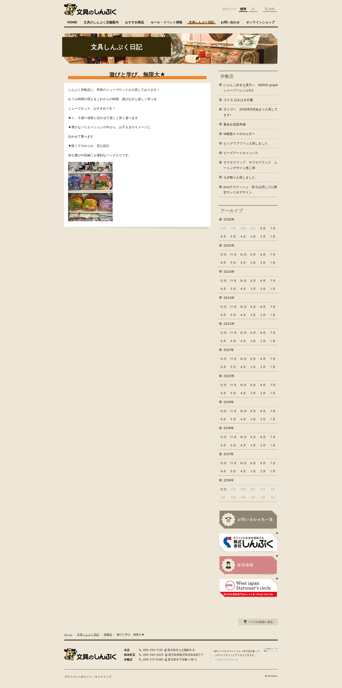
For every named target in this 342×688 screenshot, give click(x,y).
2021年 (228, 350)
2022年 (229, 324)
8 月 (263, 228)
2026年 (229, 219)
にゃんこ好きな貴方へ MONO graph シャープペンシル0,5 (250, 87)
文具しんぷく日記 (201, 22)
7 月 (273, 228)
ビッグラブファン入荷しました (245, 143)
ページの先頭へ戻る (260, 621)
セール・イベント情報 (166, 22)
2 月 (263, 236)
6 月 (223, 236)
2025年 (229, 245)
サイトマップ (103, 676)
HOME (72, 22)
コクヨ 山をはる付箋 (238, 100)
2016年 (228, 480)
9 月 (253, 254)
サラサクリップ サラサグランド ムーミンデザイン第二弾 (250, 165)
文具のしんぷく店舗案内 (101, 22)
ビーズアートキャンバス (240, 153)
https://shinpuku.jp (228, 659)
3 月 (253, 236)
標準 (243, 9)
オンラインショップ (260, 22)
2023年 (229, 298)
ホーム (68, 634)
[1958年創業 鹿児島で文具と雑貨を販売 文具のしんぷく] (90, 9)
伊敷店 (227, 76)
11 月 (233, 254)
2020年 (229, 376)
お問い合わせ (230, 22)
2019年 (228, 402)
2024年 (229, 272)
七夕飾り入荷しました (239, 177)
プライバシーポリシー (78, 676)
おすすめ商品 (134, 22)
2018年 (228, 428)
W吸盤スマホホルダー (239, 134)
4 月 (243, 236)
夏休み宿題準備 (234, 124)
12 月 (223, 254)
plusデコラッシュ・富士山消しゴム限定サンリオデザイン (250, 189)
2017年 (228, 454)
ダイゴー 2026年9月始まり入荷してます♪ (250, 112)
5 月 (233, 236)
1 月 (272, 236)
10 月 (243, 254)
